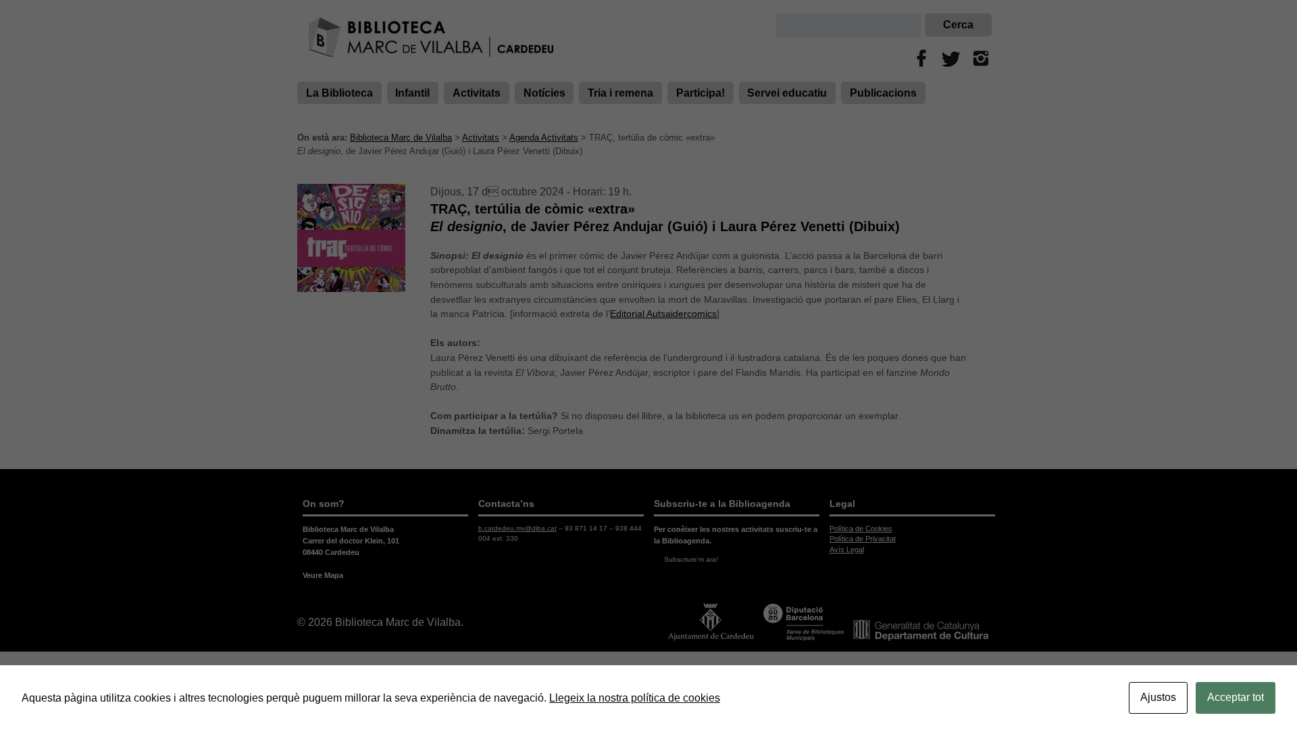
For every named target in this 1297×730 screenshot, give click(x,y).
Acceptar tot (1235, 697)
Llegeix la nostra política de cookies (634, 698)
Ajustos (1158, 697)
